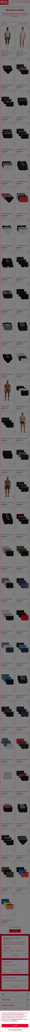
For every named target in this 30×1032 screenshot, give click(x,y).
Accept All (15, 1025)
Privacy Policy (5, 1020)
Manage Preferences (17, 1019)
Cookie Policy (14, 1020)
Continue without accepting (15, 1029)
